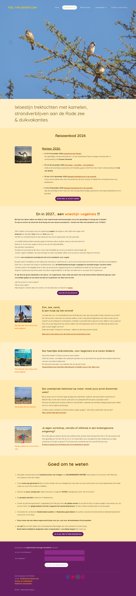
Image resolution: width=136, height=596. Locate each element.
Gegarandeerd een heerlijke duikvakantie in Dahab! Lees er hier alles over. (71, 367)
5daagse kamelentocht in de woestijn (81, 177)
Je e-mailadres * (20, 558)
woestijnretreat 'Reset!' (72, 154)
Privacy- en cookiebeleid (23, 581)
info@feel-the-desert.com (29, 578)
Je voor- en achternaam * (23, 552)
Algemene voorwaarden (23, 583)
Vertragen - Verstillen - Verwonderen (79, 165)
